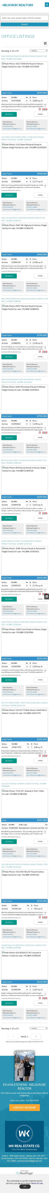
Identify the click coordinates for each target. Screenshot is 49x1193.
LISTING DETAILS (9, 114)
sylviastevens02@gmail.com (13, 129)
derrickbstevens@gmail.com (37, 129)
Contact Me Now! (24, 1107)
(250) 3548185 (8, 126)
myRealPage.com (24, 1173)
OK (25, 1187)
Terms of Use (37, 1183)
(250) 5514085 (32, 126)
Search (24, 24)
